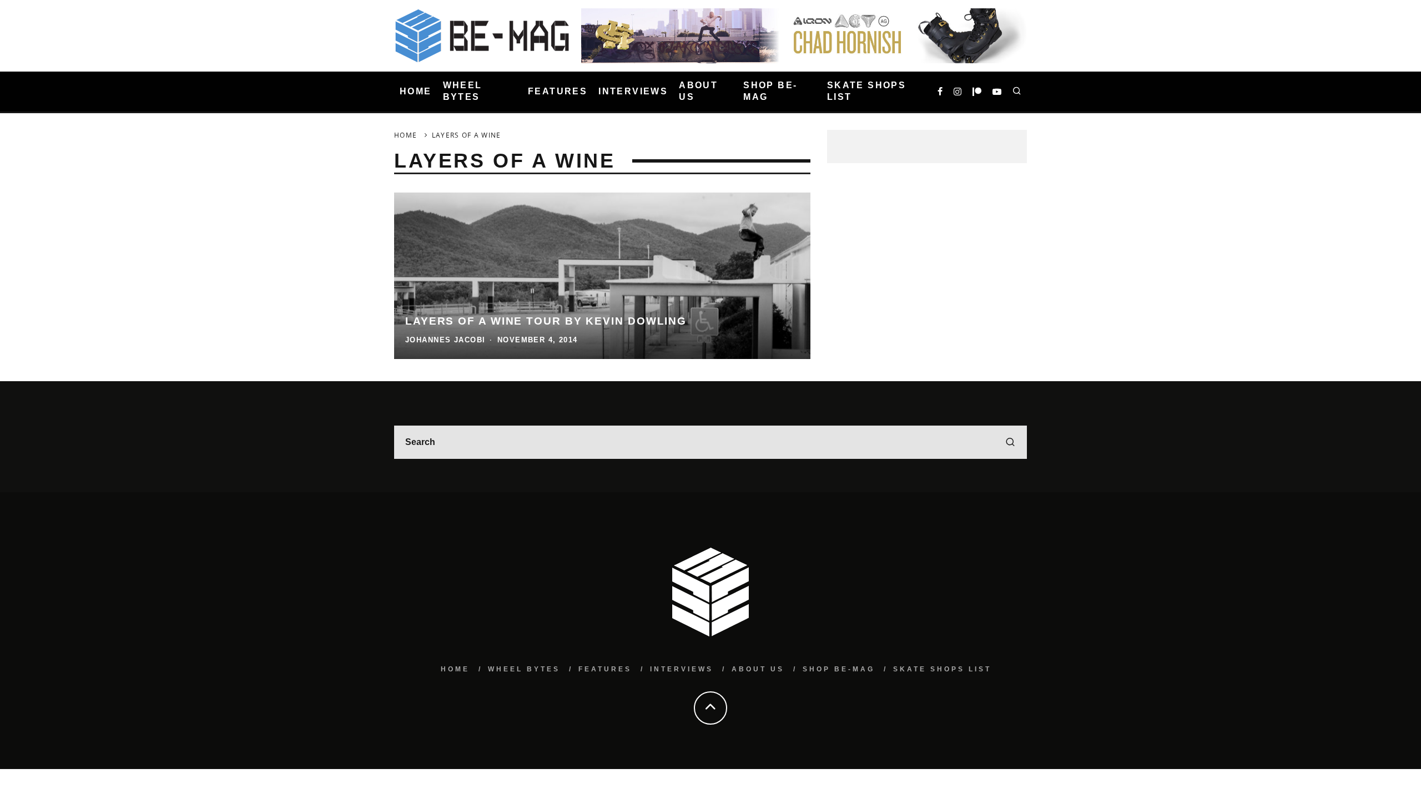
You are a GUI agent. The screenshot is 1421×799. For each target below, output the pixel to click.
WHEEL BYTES (462, 91)
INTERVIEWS (633, 91)
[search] (1010, 442)
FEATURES (557, 91)
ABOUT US (698, 91)
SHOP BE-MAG (770, 91)
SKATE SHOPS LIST (866, 91)
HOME (416, 91)
